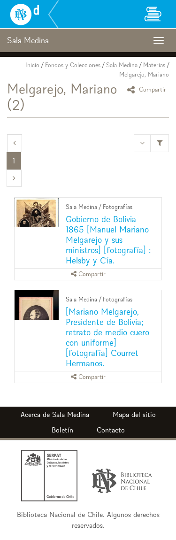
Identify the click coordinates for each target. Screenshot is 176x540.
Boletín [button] (62, 429)
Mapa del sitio (134, 414)
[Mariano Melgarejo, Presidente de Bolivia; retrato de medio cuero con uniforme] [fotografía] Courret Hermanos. (107, 337)
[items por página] (142, 143)
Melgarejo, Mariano (144, 74)
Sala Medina (122, 65)
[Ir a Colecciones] (152, 14)
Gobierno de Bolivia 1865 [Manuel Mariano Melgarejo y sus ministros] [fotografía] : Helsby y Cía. (108, 240)
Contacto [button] (111, 429)
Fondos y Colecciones (72, 65)
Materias (154, 65)
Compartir (151, 89)
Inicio (32, 65)
